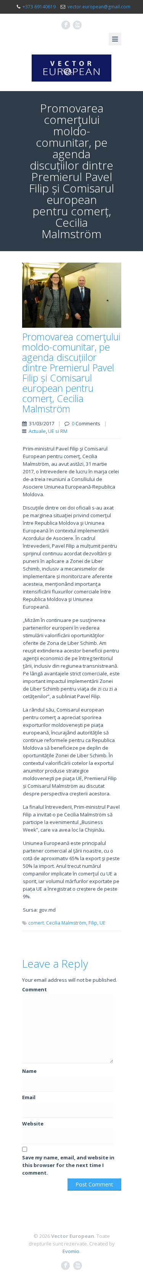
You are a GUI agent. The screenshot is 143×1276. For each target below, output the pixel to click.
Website (32, 1123)
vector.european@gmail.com (98, 6)
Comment (34, 989)
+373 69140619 (39, 6)
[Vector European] (72, 68)
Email (28, 1097)
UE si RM (57, 431)
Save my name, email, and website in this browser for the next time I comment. (68, 1165)
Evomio (71, 1251)
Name (29, 1071)
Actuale (37, 431)
